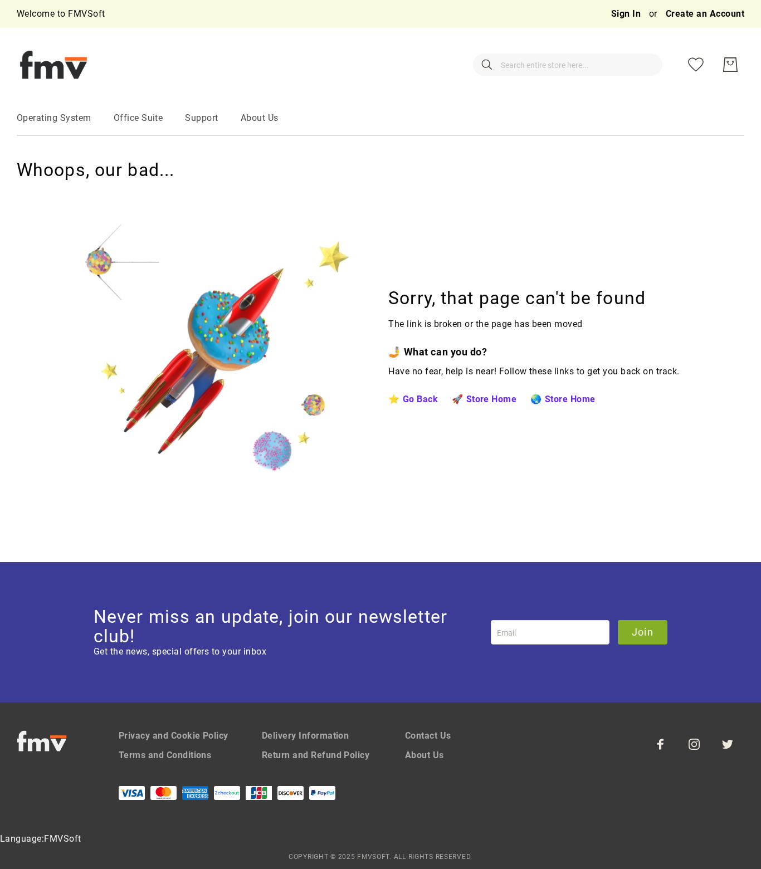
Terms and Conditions (165, 755)
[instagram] (694, 744)
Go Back (420, 399)
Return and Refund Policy (316, 755)
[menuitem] (54, 118)
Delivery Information (305, 735)
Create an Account (705, 13)
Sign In (627, 13)
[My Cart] (730, 64)
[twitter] (727, 744)
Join (642, 632)
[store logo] (53, 64)
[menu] (380, 118)
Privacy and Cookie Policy (173, 735)
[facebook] (661, 744)
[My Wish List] (696, 64)
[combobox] (567, 64)
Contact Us (428, 735)
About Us (424, 755)
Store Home (491, 399)
